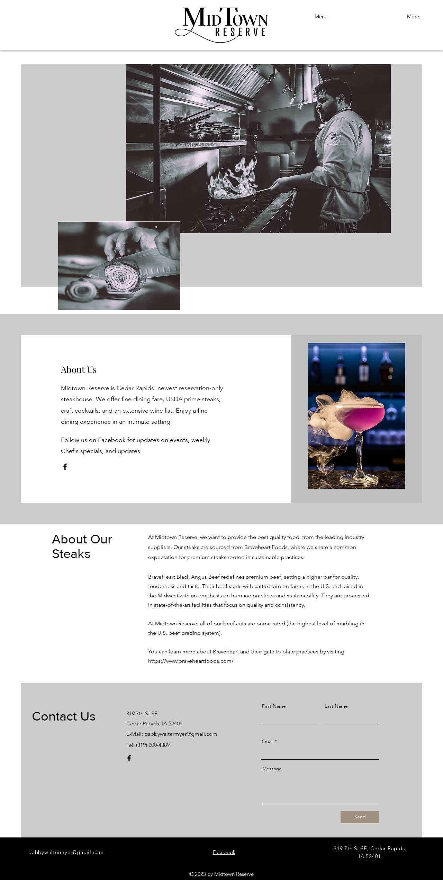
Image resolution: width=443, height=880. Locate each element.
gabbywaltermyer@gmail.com (180, 734)
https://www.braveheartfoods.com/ (191, 661)
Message (272, 768)
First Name (274, 706)
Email (267, 741)
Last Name (336, 706)
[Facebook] (65, 466)
